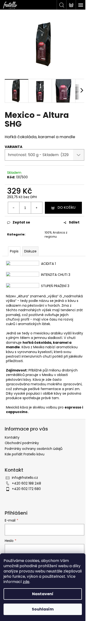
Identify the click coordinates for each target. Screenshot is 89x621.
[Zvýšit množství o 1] (36, 207)
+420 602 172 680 (26, 488)
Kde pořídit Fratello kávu (24, 454)
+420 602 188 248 (26, 483)
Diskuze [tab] (30, 251)
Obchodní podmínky (22, 443)
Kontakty (12, 437)
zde (26, 581)
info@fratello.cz (25, 477)
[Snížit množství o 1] (13, 207)
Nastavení (42, 594)
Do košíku (66, 207)
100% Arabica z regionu (56, 234)
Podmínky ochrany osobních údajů (33, 448)
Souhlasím (43, 609)
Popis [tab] (14, 251)
